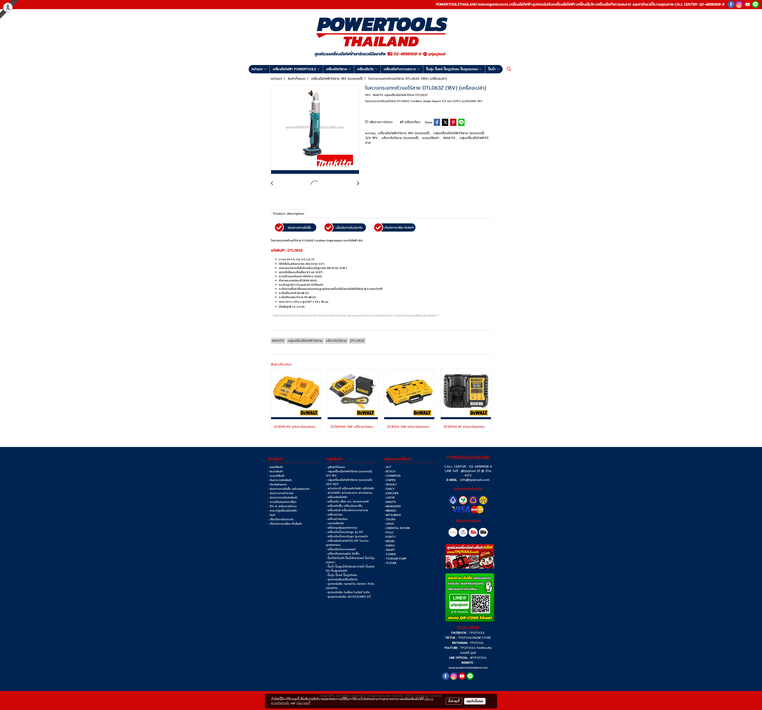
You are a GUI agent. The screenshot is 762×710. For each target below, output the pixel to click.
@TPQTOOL (478, 658)
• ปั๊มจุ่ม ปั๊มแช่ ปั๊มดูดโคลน (341, 575)
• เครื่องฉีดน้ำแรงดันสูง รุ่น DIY (344, 532)
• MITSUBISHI (392, 515)
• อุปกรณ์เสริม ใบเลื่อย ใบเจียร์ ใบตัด (348, 592)
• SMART (389, 550)
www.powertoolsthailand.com (468, 668)
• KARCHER (391, 493)
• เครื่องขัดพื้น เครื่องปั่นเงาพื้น (344, 506)
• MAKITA (390, 502)
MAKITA (450, 138)
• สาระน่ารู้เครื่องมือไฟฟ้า (282, 511)
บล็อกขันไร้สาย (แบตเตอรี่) (400, 138)
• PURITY (390, 537)
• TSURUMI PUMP (395, 559)
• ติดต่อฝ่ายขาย (277, 484)
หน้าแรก (258, 69)
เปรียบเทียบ (411, 122)
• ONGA (389, 524)
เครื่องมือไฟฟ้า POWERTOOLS (295, 69)
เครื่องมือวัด (366, 69)
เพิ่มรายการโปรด (380, 122)
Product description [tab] (288, 213)
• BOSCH (389, 471)
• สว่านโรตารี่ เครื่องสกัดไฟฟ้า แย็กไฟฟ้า (350, 488)
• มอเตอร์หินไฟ (335, 523)
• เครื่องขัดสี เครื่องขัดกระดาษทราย (347, 510)
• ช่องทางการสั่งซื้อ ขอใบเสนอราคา (289, 489)
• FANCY (389, 489)
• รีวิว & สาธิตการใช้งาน (282, 506)
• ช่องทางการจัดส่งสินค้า (283, 498)
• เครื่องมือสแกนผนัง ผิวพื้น (342, 554)
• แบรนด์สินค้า (276, 476)
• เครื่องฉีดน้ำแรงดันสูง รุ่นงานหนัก (347, 536)
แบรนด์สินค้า (431, 138)
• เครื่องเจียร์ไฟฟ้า (336, 497)
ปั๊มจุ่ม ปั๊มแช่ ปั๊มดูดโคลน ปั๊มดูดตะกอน (452, 69)
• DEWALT (390, 484)
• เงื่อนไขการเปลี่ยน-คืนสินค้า (285, 524)
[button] (509, 69)
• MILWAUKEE (392, 506)
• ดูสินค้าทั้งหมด (335, 467)
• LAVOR (389, 498)
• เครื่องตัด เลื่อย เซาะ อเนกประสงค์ (347, 501)
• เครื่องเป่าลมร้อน (336, 519)
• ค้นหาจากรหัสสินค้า (280, 480)
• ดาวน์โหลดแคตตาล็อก (282, 502)
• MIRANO (390, 511)
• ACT (388, 467)
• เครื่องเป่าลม (334, 515)
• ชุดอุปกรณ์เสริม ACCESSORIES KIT (348, 597)
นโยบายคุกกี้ (303, 703)
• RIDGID (389, 541)
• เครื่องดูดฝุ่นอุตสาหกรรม (341, 528)
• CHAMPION (392, 476)
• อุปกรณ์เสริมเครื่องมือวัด (342, 579)
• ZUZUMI (390, 563)
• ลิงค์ (271, 515)
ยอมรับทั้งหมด (475, 701)
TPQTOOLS (477, 633)
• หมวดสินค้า (275, 471)
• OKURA (389, 519)
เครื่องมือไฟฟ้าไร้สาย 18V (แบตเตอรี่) (404, 133)
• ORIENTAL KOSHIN (397, 528)
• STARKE (390, 554)
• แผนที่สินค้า (275, 467)
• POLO (389, 532)
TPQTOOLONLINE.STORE (474, 638)
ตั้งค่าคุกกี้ (454, 701)
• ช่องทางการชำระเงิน (280, 493)
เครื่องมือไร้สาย (337, 69)
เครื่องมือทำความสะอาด (400, 69)
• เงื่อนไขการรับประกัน (281, 519)
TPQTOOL (477, 643)
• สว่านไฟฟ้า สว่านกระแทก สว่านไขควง (349, 493)
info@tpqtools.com (475, 479)
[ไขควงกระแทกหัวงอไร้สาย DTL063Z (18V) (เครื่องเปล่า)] (315, 130)
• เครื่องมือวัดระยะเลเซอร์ (341, 549)
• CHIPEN (389, 480)
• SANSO (389, 546)
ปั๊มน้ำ (492, 69)
